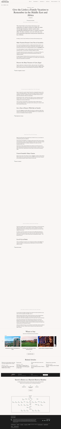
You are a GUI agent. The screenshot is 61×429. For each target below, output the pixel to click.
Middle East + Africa (30, 7)
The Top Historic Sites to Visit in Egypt (37, 367)
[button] (30, 1)
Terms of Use (21, 424)
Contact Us (18, 424)
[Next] (58, 341)
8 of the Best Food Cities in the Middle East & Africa (8, 367)
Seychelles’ (40, 47)
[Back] (2, 341)
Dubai (41, 241)
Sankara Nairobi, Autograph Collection (46, 348)
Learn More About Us (13, 424)
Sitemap (12, 426)
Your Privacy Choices (40, 424)
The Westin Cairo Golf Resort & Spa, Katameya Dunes (29, 349)
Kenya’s (22, 110)
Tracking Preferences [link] (16, 426)
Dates (32, 374)
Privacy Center (26, 424)
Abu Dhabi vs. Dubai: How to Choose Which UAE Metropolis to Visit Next (22, 366)
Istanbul (33, 155)
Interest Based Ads (46, 424)
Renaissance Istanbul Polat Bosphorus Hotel (12, 349)
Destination (20, 374)
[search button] (59, 1)
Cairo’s (40, 66)
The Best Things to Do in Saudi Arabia (52, 366)
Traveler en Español (13, 417)
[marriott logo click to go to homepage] (5, 1)
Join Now (30, 390)
